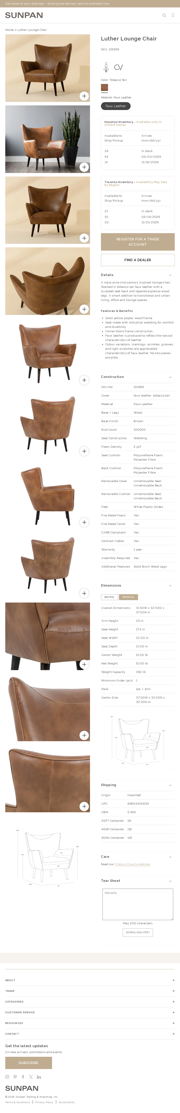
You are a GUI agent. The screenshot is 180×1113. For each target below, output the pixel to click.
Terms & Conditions (17, 1102)
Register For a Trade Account (138, 241)
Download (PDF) (137, 932)
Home (9, 29)
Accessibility (67, 1102)
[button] (164, 15)
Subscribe (29, 1063)
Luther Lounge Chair (32, 29)
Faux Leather (116, 106)
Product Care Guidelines (132, 864)
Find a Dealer (137, 260)
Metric (109, 597)
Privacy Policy (44, 1102)
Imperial (128, 597)
